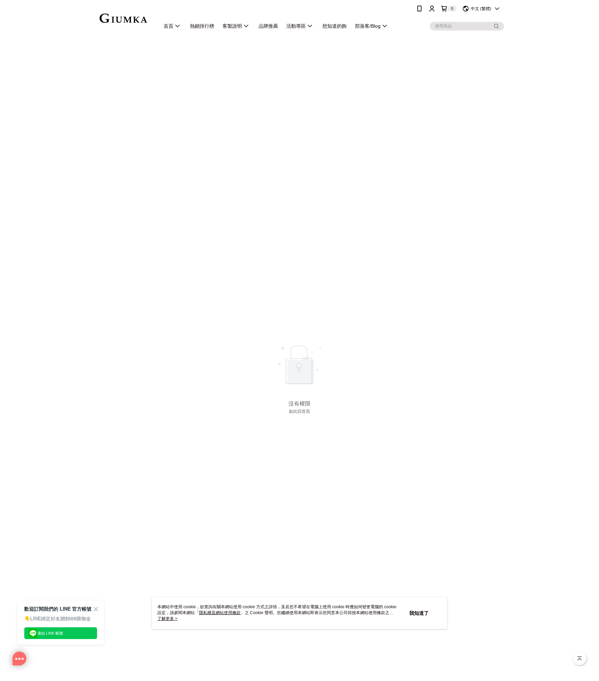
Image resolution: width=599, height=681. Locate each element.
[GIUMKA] (123, 18)
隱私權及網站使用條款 (220, 612)
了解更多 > (167, 618)
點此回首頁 (299, 411)
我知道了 (419, 613)
